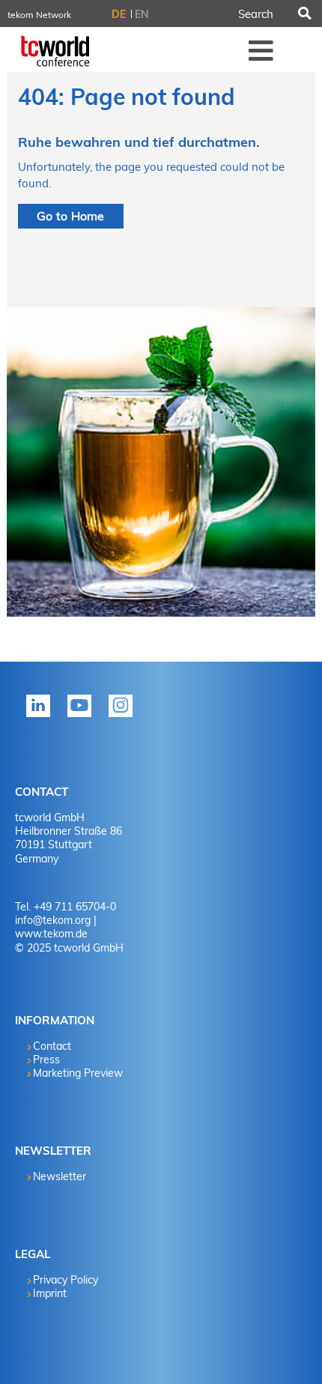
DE (119, 14)
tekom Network (39, 14)
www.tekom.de (51, 933)
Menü (261, 50)
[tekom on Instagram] (124, 716)
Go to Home (71, 215)
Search (303, 13)
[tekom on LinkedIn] (41, 716)
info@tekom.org (53, 920)
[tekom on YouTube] (82, 716)
